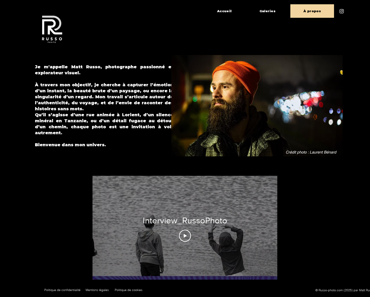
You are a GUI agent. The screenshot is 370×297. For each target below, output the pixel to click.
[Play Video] (185, 236)
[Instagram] (342, 11)
